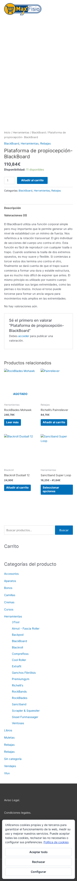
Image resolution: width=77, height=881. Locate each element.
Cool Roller (19, 660)
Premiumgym (20, 679)
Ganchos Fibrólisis (24, 672)
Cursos (8, 609)
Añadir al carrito (32, 180)
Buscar (64, 530)
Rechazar (38, 862)
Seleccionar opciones (51, 489)
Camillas (9, 595)
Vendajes (10, 766)
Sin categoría (13, 759)
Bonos (8, 588)
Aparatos (10, 581)
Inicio (7, 132)
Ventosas (18, 723)
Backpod (17, 634)
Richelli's (17, 685)
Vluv (7, 773)
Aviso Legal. (12, 800)
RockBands (19, 691)
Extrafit (16, 666)
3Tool (15, 622)
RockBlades (19, 698)
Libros (8, 730)
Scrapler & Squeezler (26, 710)
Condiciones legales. (17, 812)
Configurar (38, 871)
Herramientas (21, 132)
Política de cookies (56, 842)
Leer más (12, 422)
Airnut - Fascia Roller (25, 628)
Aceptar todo (38, 852)
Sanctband (19, 704)
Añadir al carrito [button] (54, 422)
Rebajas (45, 143)
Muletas (9, 737)
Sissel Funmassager (25, 717)
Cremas (9, 602)
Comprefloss (20, 653)
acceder (23, 336)
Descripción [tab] (12, 208)
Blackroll (17, 647)
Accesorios (11, 573)
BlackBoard (39, 132)
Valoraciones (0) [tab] (15, 215)
